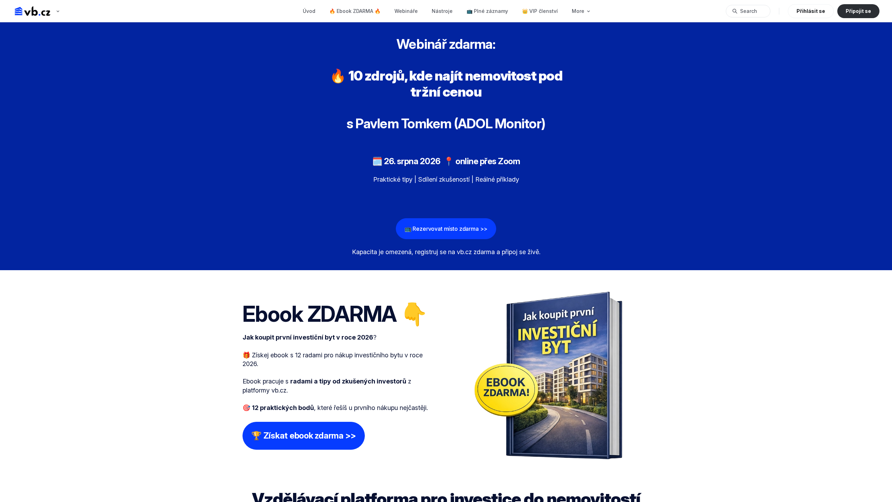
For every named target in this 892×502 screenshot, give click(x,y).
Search (748, 11)
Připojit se (858, 11)
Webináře (406, 11)
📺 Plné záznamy (487, 11)
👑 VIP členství (540, 11)
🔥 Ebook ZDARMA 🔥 (354, 11)
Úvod (309, 11)
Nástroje (442, 11)
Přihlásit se (811, 11)
